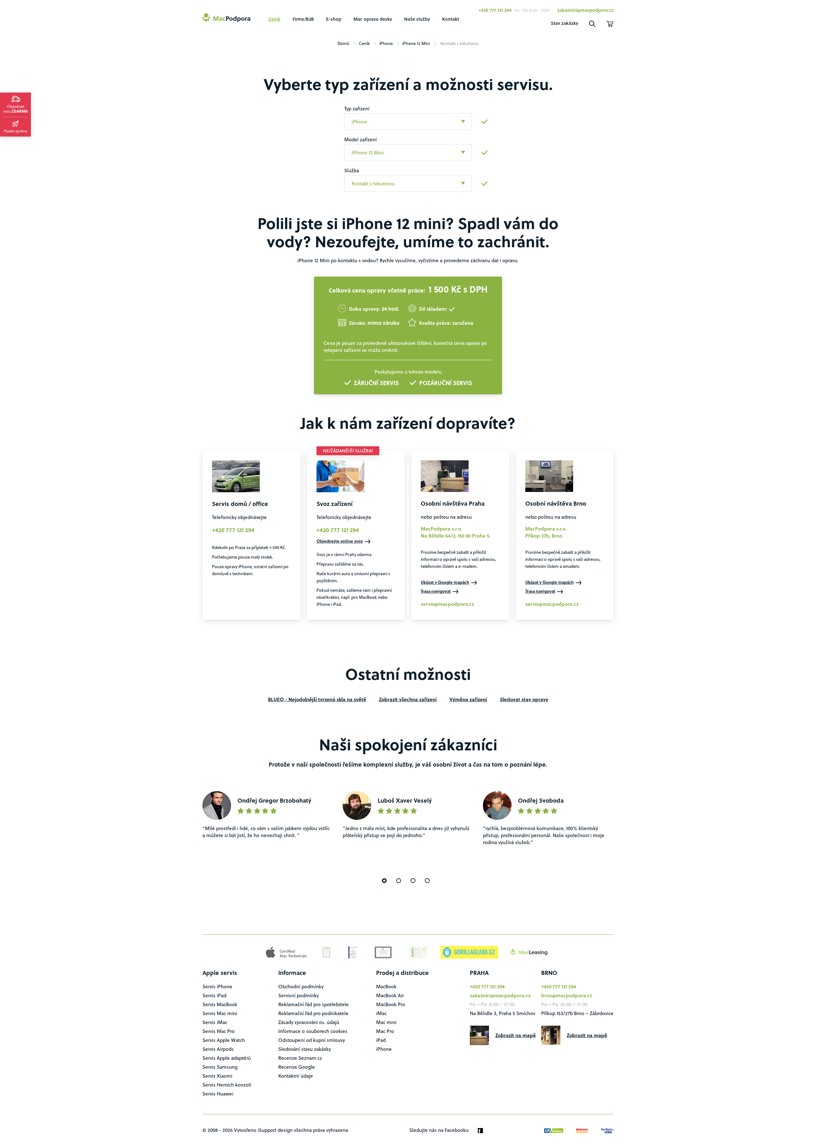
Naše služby (417, 19)
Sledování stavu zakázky (304, 1048)
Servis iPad (214, 995)
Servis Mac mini (219, 1013)
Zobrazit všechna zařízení (408, 699)
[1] (384, 880)
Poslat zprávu (15, 131)
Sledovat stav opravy (524, 699)
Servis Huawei (217, 1093)
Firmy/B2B (303, 19)
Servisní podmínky (298, 995)
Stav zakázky (564, 23)
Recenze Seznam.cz (300, 1057)
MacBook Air (390, 995)
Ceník (274, 19)
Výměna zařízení (468, 699)
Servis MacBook (219, 1004)
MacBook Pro (390, 1004)
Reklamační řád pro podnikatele (313, 1013)
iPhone (386, 43)
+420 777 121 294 (495, 10)
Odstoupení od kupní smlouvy (311, 1040)
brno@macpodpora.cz (566, 995)
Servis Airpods (218, 1048)
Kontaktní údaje (295, 1075)
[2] (398, 880)
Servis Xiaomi (217, 1075)
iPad (381, 1040)
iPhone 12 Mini (416, 43)
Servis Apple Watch (223, 1040)
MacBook (386, 986)
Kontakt (450, 19)
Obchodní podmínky (301, 986)
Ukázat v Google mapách (445, 582)
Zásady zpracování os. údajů (308, 1022)
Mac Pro (385, 1031)
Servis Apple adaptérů (226, 1057)
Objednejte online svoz (340, 541)
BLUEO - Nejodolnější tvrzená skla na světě (317, 699)
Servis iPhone (217, 986)
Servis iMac (214, 1022)
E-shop (333, 19)
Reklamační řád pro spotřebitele (313, 1004)
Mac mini (386, 1022)
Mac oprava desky (372, 19)
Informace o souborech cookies (312, 1031)
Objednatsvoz (15, 108)
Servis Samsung (219, 1066)
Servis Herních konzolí (226, 1084)
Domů (343, 43)
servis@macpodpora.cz (447, 603)
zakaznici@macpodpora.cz (585, 10)
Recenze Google (296, 1066)
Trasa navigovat (436, 591)
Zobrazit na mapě (515, 1035)
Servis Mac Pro (218, 1031)
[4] (427, 880)
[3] (413, 880)
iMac (381, 1013)
